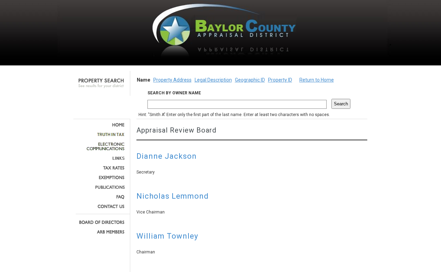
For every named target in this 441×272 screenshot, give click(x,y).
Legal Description (213, 80)
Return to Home (316, 80)
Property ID (280, 80)
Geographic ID (250, 80)
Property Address (172, 80)
